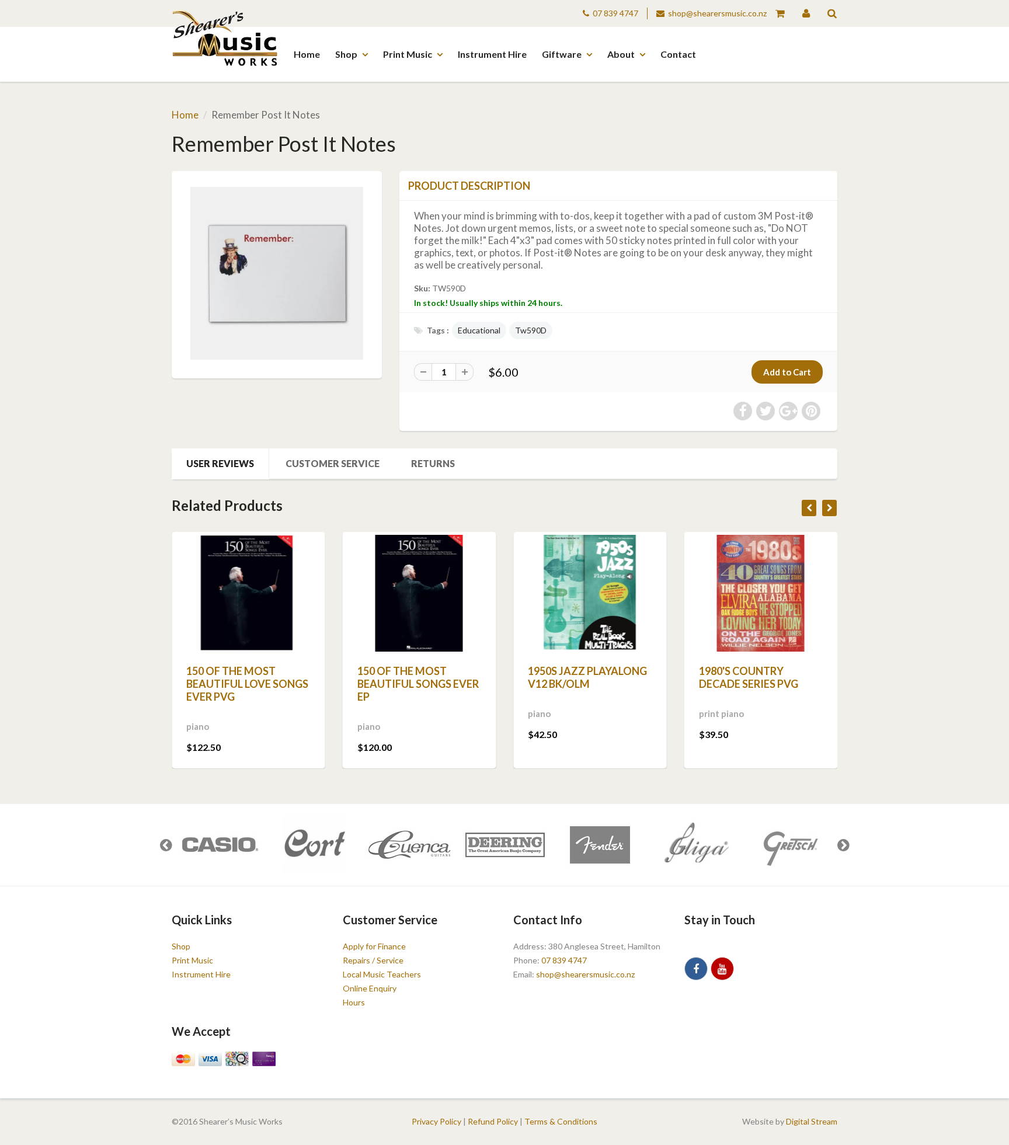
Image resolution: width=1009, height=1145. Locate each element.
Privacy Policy (436, 1121)
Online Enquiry (369, 988)
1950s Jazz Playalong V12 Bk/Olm (587, 677)
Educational (479, 330)
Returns (433, 463)
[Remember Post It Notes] (276, 273)
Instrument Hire (492, 54)
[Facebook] (696, 968)
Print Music (407, 54)
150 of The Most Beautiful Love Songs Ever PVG (247, 683)
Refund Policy (493, 1121)
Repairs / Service (373, 960)
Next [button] (843, 845)
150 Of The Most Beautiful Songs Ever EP (418, 683)
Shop (346, 54)
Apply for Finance (374, 946)
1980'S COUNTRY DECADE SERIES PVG (748, 677)
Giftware (562, 54)
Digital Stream (811, 1121)
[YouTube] (722, 968)
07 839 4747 (615, 13)
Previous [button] (166, 845)
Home (307, 54)
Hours (354, 1002)
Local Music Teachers (382, 974)
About (621, 54)
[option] (219, 845)
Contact (678, 54)
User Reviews (220, 463)
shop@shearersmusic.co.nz (717, 13)
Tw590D (531, 330)
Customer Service (333, 463)
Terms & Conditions (560, 1121)
